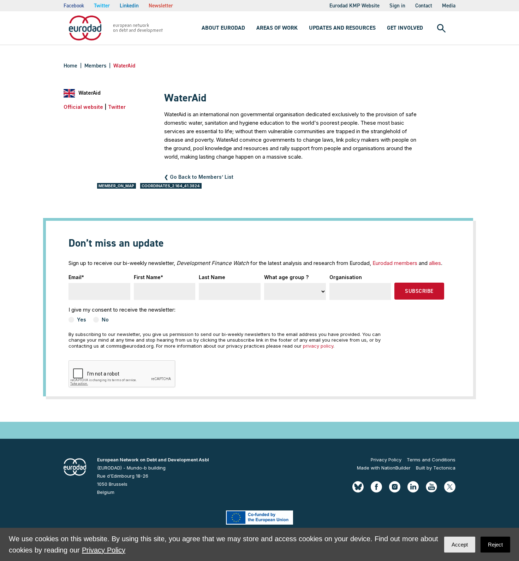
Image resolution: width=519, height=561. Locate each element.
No (105, 320)
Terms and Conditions (431, 459)
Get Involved (405, 27)
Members (95, 65)
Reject (495, 545)
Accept (460, 545)
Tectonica (444, 468)
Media (448, 5)
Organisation (345, 277)
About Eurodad (223, 27)
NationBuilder (396, 468)
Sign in (397, 5)
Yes (81, 320)
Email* (76, 277)
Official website (83, 107)
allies (435, 263)
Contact (423, 5)
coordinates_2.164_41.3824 (171, 185)
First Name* (148, 277)
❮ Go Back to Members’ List (198, 177)
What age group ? (286, 277)
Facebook (74, 5)
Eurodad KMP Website (354, 5)
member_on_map (116, 185)
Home (70, 65)
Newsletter (161, 5)
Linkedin (129, 5)
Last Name (212, 277)
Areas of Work (277, 27)
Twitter (102, 5)
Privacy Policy (386, 459)
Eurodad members (394, 263)
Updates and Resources (342, 27)
